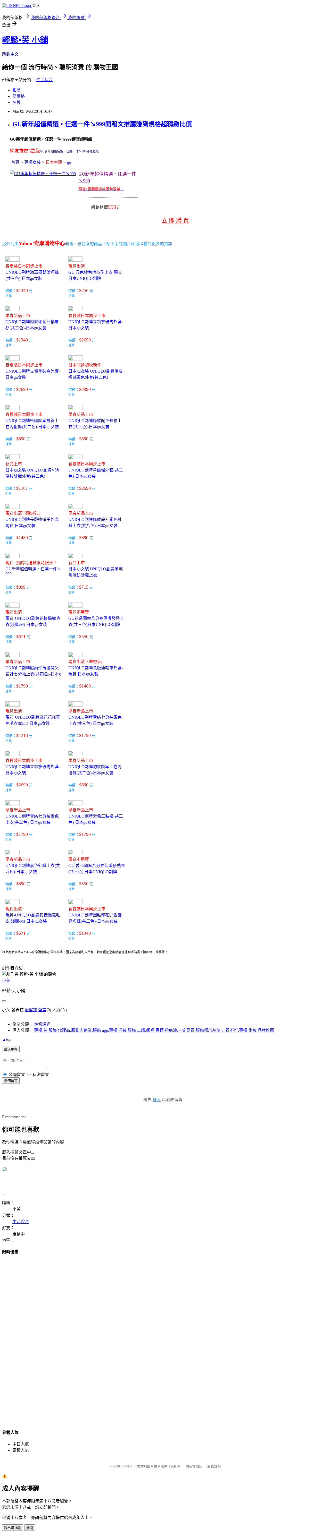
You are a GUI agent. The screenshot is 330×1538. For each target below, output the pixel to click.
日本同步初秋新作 (84, 365)
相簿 (16, 90)
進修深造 (42, 1024)
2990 (86, 389)
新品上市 (13, 464)
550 (84, 636)
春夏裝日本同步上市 (24, 266)
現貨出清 (76, 266)
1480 (23, 537)
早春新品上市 (17, 315)
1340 (23, 290)
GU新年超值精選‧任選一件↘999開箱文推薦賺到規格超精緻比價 (102, 124)
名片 (16, 102)
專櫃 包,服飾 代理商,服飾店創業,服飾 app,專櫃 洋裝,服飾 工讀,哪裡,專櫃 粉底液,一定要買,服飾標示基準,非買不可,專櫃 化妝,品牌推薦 (154, 1030)
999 (22, 587)
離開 (29, 1528)
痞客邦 (31, 1010)
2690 (86, 339)
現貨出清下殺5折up (22, 513)
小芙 (6, 980)
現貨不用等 (78, 612)
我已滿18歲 (12, 1528)
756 (84, 290)
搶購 (8, 296)
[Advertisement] (22, 1337)
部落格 (18, 96)
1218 (23, 735)
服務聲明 (214, 1466)
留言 (42, 1010)
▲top (6, 1039)
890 (22, 438)
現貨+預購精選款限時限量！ (31, 563)
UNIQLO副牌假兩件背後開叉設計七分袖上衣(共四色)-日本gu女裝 (33, 674)
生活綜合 (44, 80)
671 (22, 636)
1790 (23, 686)
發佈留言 (11, 1081)
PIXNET (126, 1466)
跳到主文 (10, 54)
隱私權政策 (194, 1466)
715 (84, 587)
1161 (23, 488)
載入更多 (11, 1049)
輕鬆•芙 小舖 (25, 40)
